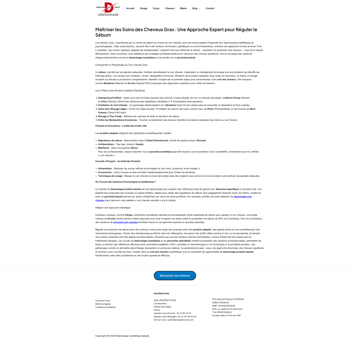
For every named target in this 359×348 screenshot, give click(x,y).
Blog (194, 8)
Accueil (130, 8)
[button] (198, 8)
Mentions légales (103, 304)
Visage (143, 8)
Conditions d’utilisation (105, 307)
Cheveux (170, 8)
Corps (156, 8)
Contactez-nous (102, 300)
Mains (183, 8)
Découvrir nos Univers (175, 275)
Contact (210, 8)
